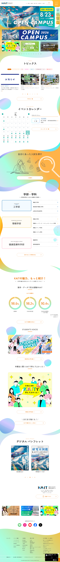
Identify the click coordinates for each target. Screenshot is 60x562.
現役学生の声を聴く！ (30, 359)
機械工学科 (36, 202)
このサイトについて (38, 557)
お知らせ (32, 69)
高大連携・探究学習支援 (17, 557)
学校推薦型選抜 (24, 541)
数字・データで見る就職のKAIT (47, 540)
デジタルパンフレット (28, 557)
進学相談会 (26, 69)
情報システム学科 (37, 232)
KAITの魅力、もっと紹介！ (41, 3)
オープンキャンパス (16, 69)
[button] (19, 54)
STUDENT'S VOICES (46, 541)
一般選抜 (23, 543)
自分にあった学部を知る (30, 254)
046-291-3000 (49, 492)
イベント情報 (28, 3)
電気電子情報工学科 (38, 207)
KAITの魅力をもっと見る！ (30, 423)
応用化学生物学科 (37, 211)
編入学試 (23, 548)
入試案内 (31, 3)
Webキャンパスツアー (46, 545)
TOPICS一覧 (30, 99)
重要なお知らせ (49, 69)
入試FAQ (23, 550)
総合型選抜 (23, 540)
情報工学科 (36, 219)
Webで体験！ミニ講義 (46, 551)
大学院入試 (23, 546)
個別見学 (15, 546)
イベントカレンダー (16, 540)
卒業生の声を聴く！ (30, 412)
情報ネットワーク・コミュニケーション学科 (44, 223)
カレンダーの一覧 (45, 129)
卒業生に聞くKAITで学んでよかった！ (48, 543)
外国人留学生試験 (24, 545)
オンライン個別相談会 (17, 545)
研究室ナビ (44, 553)
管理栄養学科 (36, 244)
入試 (22, 69)
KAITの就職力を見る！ (30, 322)
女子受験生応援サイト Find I (40, 69)
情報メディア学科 (37, 227)
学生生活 (44, 546)
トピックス (8, 538)
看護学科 (35, 240)
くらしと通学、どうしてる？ (47, 548)
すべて (9, 69)
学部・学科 (35, 3)
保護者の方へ (8, 557)
